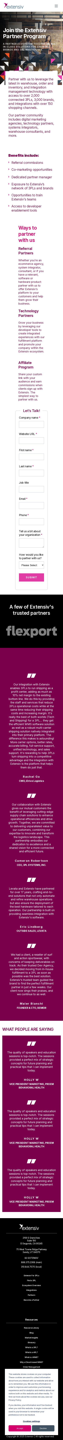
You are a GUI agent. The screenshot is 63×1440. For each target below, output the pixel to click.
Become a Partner (31, 1300)
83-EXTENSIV (31, 1258)
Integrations (31, 1290)
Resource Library (31, 1328)
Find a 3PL (31, 1280)
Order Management (31, 1367)
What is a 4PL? (31, 1352)
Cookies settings (31, 1421)
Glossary (31, 1342)
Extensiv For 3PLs (31, 1275)
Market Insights (31, 1338)
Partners (31, 1295)
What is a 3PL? (31, 1347)
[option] (31, 631)
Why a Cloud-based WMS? (31, 1362)
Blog (31, 1333)
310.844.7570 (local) (31, 1266)
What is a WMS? (31, 1357)
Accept (20, 1428)
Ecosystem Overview (31, 1285)
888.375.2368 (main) (31, 1262)
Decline (43, 1428)
